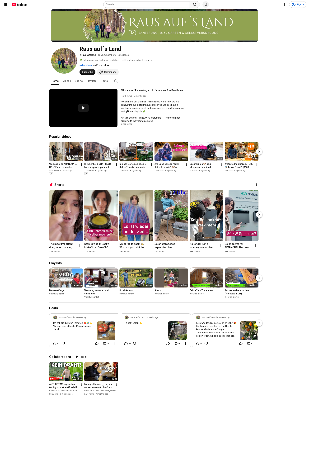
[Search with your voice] (205, 4)
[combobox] (147, 4)
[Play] (83, 108)
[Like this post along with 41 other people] (54, 343)
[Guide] (6, 4)
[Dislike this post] (63, 343)
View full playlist (56, 294)
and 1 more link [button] (101, 65)
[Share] (97, 343)
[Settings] (285, 4)
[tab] (55, 81)
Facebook (87, 65)
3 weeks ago (81, 317)
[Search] (195, 4)
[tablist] (154, 81)
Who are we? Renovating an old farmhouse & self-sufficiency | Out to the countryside (153, 90)
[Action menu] (114, 343)
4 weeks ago (224, 317)
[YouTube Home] (19, 4)
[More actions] (81, 164)
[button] (126, 124)
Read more (126, 124)
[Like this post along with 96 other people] (126, 343)
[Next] (259, 151)
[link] (84, 331)
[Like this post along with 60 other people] (197, 343)
